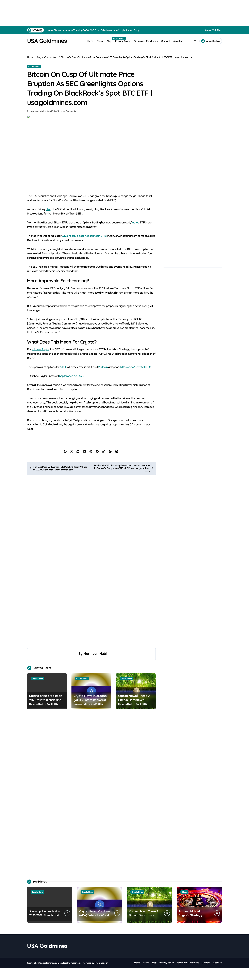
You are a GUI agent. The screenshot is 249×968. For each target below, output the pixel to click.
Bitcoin (184, 892)
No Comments (69, 111)
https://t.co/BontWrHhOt (135, 367)
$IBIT (63, 367)
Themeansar (101, 962)
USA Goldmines (47, 40)
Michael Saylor (40, 349)
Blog (109, 39)
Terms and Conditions (145, 41)
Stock (100, 41)
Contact (165, 41)
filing (48, 209)
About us (178, 41)
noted (136, 222)
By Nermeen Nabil (35, 111)
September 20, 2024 (71, 376)
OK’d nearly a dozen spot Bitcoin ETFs (84, 235)
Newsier (87, 962)
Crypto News (33, 66)
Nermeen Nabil (95, 653)
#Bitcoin (103, 367)
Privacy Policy (122, 41)
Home (90, 41)
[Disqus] (91, 756)
